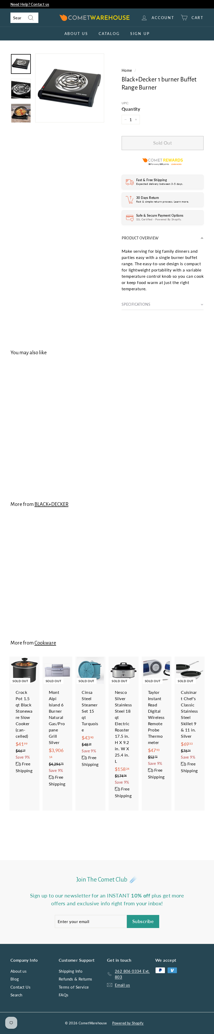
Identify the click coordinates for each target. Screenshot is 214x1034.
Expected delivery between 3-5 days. (159, 183)
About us (76, 33)
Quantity (131, 109)
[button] (163, 238)
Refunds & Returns (75, 979)
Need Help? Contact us (29, 4)
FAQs (64, 994)
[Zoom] (69, 88)
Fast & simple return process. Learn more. (162, 201)
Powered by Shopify (128, 1023)
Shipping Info (70, 971)
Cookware (45, 643)
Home (127, 70)
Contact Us (20, 987)
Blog (14, 979)
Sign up (140, 33)
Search (16, 994)
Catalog (109, 33)
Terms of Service (74, 987)
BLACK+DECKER (51, 504)
